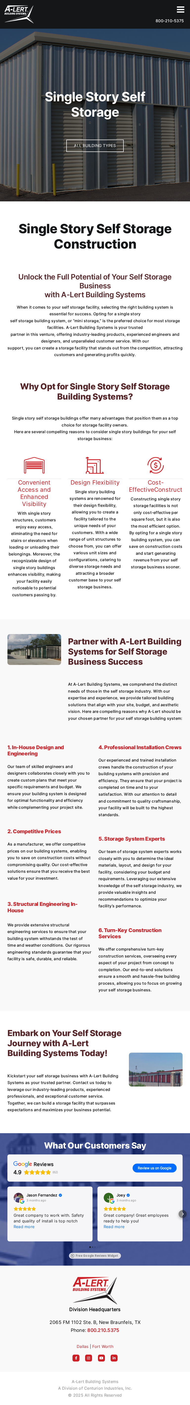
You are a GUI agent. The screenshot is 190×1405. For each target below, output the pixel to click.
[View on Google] (19, 1198)
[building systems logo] (95, 1277)
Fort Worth (102, 1346)
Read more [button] (24, 1226)
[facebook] (75, 1358)
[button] (7, 1214)
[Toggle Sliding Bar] (181, 9)
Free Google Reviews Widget (97, 1255)
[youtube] (101, 1358)
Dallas (82, 1346)
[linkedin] (114, 1358)
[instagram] (88, 1358)
